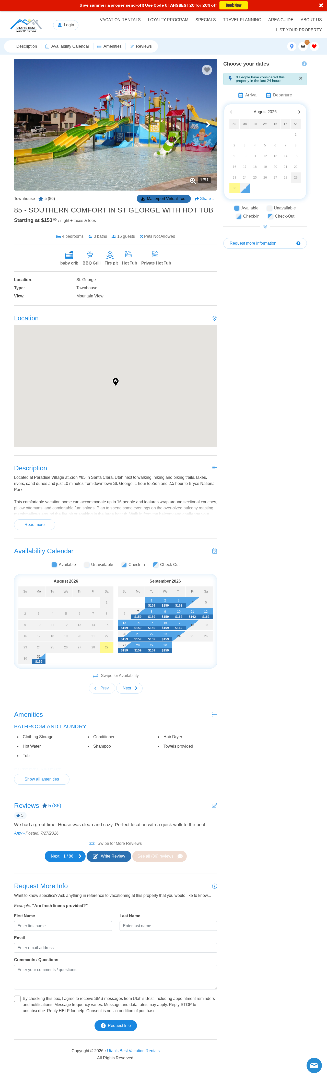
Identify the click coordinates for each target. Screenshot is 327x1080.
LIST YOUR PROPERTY (299, 30)
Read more (35, 524)
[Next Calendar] (299, 112)
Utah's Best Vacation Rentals (133, 1051)
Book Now (233, 5)
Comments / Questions (36, 960)
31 (245, 188)
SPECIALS (205, 20)
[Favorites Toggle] (314, 46)
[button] (163, 5)
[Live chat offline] (314, 1065)
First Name (24, 916)
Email (19, 938)
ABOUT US (311, 20)
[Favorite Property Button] (207, 70)
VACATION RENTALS (120, 20)
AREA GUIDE (281, 20)
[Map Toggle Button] (291, 46)
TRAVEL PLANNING (242, 20)
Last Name (130, 916)
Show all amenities (42, 779)
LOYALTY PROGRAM (168, 20)
